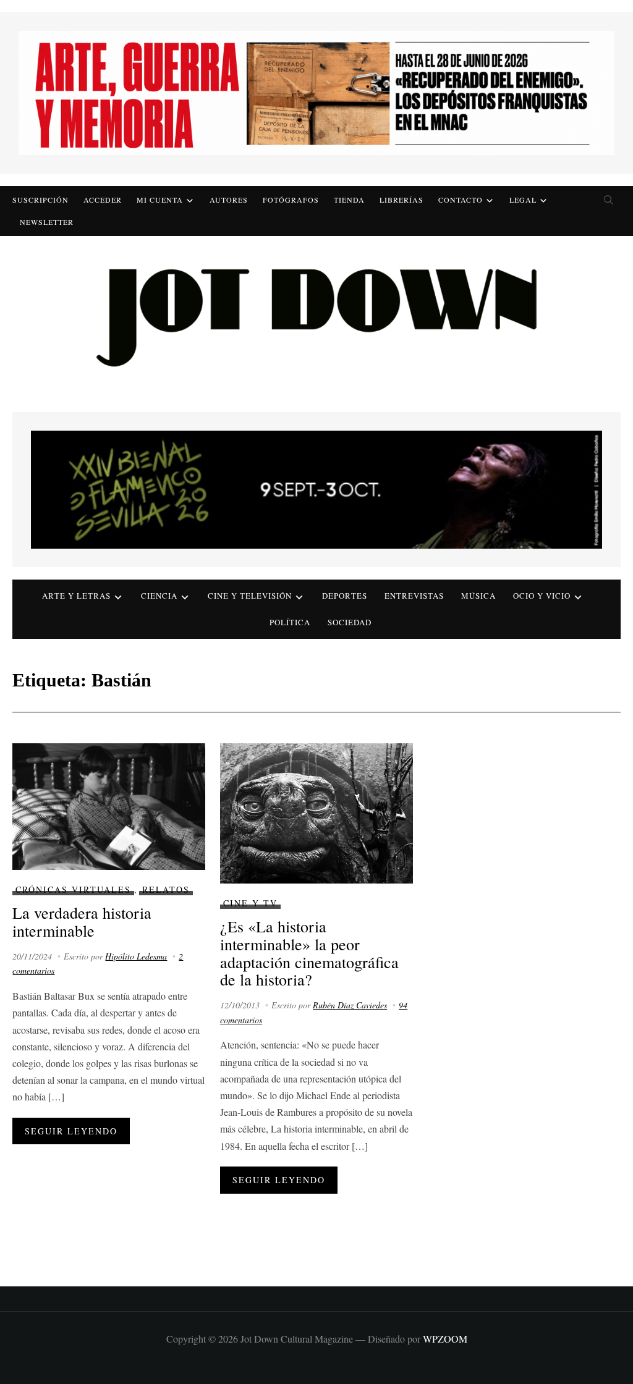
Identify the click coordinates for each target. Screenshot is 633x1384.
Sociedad (350, 622)
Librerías (401, 200)
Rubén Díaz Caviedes (350, 1005)
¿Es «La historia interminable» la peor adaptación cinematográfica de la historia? (309, 953)
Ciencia (159, 595)
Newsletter (47, 222)
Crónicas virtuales (73, 889)
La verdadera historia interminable (81, 921)
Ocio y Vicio (542, 595)
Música (478, 595)
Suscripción (40, 200)
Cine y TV (250, 903)
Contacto (460, 200)
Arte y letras (76, 595)
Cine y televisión (250, 595)
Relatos (166, 889)
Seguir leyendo (71, 1131)
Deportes (344, 595)
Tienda (349, 200)
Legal (523, 200)
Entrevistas (414, 595)
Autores (229, 200)
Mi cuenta (160, 200)
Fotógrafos (291, 200)
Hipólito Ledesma (136, 956)
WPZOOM (445, 1338)
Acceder (102, 200)
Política (290, 622)
